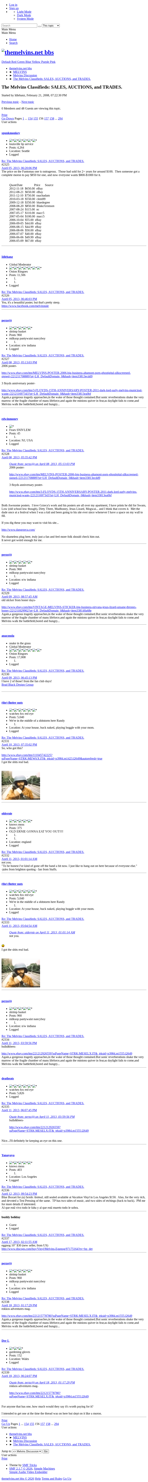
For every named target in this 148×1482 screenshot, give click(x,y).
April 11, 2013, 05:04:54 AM (19, 925)
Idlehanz (7, 256)
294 (60, 118)
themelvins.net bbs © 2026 (18, 1478)
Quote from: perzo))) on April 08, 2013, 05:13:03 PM (42, 464)
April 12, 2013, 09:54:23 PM (19, 1193)
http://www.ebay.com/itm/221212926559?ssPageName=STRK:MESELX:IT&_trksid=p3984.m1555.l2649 (67, 1053)
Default (6, 61)
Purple (45, 61)
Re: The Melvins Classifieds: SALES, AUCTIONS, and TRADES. (43, 161)
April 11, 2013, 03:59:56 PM (19, 1043)
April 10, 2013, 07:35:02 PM (19, 744)
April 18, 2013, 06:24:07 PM (19, 1376)
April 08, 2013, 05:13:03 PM (19, 362)
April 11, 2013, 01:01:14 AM (19, 859)
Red (14, 61)
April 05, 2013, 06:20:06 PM (19, 168)
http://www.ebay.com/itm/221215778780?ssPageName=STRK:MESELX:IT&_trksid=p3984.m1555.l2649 (67, 1315)
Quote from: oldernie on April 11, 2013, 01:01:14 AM (42, 932)
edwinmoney (10, 418)
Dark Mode (24, 15)
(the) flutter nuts (12, 702)
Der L (5, 1340)
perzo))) (7, 320)
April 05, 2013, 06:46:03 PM (19, 299)
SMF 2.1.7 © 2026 (20, 1468)
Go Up (6, 1424)
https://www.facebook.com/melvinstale (25, 306)
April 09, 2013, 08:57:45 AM (19, 596)
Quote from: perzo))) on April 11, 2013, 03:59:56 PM (42, 1116)
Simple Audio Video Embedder (28, 1472)
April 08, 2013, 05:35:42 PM (19, 457)
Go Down (8, 118)
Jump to (6, 1451)
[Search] (39, 26)
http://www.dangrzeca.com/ (18, 529)
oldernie (7, 813)
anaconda (8, 635)
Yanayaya (8, 1155)
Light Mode (24, 11)
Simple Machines (44, 1468)
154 (30, 118)
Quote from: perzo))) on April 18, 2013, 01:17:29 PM (42, 1382)
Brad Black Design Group (18, 684)
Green (21, 61)
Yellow (36, 61)
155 (35, 118)
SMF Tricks (29, 1465)
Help (38, 1478)
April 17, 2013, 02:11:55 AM (19, 1242)
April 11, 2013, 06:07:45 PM (19, 1110)
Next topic (27, 101)
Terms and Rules (52, 1478)
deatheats (8, 1078)
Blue (28, 61)
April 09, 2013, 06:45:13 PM (19, 677)
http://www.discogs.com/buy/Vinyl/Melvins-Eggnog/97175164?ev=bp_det (47, 1248)
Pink (53, 61)
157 (46, 118)
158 (52, 118)
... (26, 118)
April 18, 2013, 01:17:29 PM (19, 1305)
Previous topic (10, 101)
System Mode (25, 18)
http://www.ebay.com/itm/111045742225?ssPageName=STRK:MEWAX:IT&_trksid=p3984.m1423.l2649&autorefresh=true (52, 756)
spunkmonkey (11, 133)
